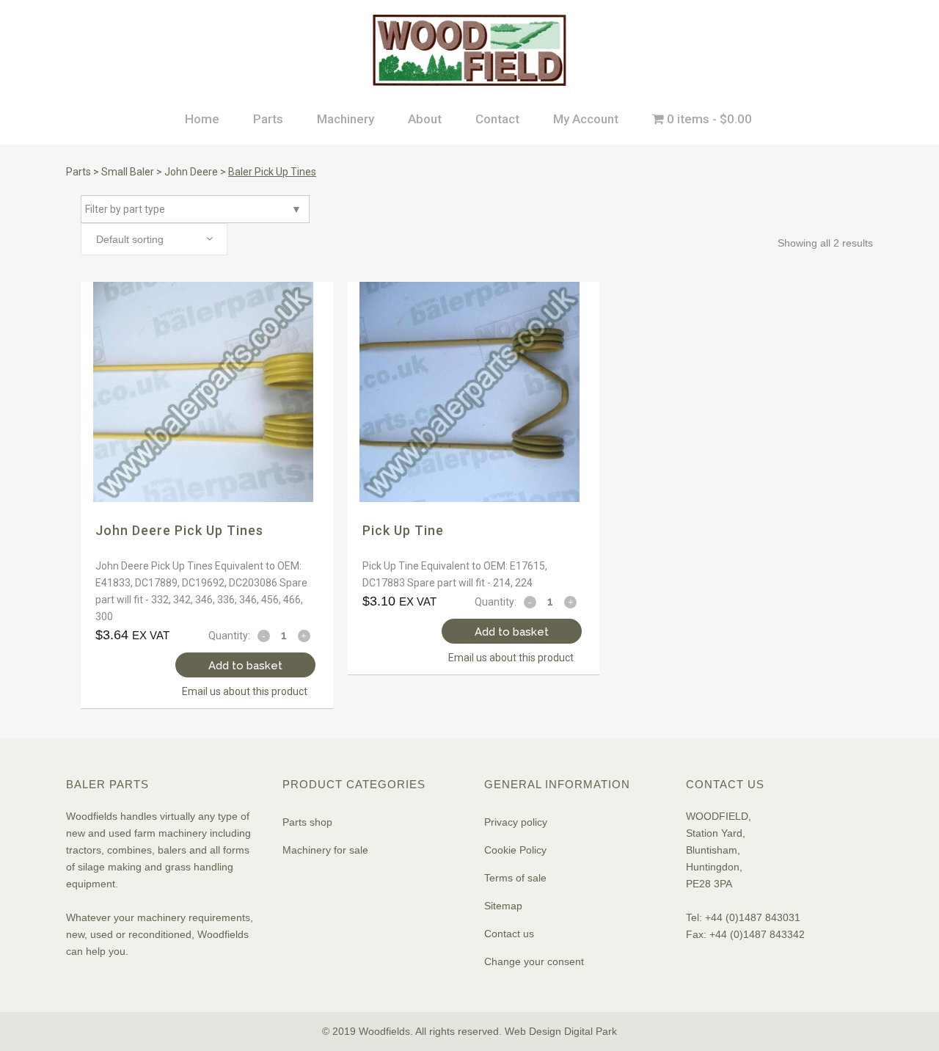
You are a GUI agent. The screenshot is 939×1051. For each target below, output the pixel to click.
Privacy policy (515, 822)
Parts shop (307, 822)
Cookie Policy (515, 850)
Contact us (509, 933)
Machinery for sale (325, 850)
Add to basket (245, 665)
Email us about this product (244, 691)
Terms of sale (515, 878)
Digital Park (590, 1031)
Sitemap (503, 906)
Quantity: (229, 635)
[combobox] (154, 239)
